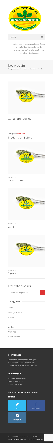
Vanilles (11, 327)
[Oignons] (26, 251)
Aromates (23, 69)
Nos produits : (13, 69)
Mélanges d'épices (15, 312)
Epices (10, 307)
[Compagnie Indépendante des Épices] (26, 18)
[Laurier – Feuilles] (26, 158)
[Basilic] (26, 204)
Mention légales (15, 439)
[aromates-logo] (26, 97)
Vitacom (39, 439)
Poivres (11, 317)
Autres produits (14, 336)
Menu (13, 37)
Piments (11, 322)
